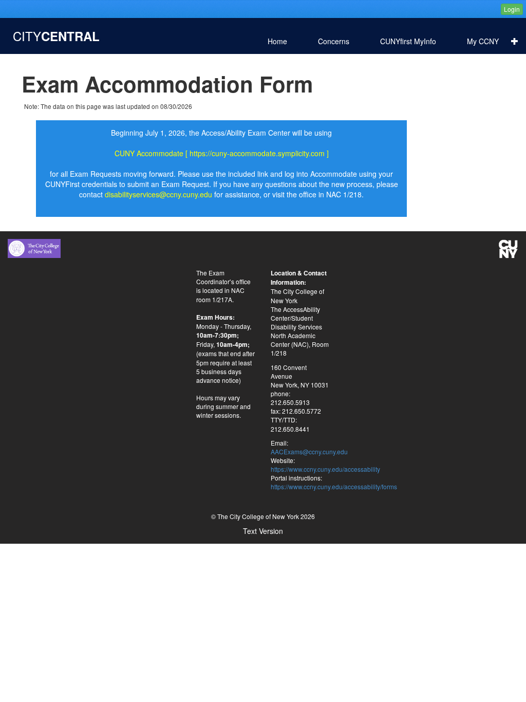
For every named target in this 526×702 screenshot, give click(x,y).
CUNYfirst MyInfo (408, 41)
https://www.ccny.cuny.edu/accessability (325, 469)
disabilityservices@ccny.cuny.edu (158, 194)
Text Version (263, 531)
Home (277, 41)
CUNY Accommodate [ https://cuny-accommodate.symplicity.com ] (222, 153)
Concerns (333, 41)
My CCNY (489, 41)
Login (512, 9)
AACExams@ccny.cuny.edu (309, 451)
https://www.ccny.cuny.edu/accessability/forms (334, 486)
